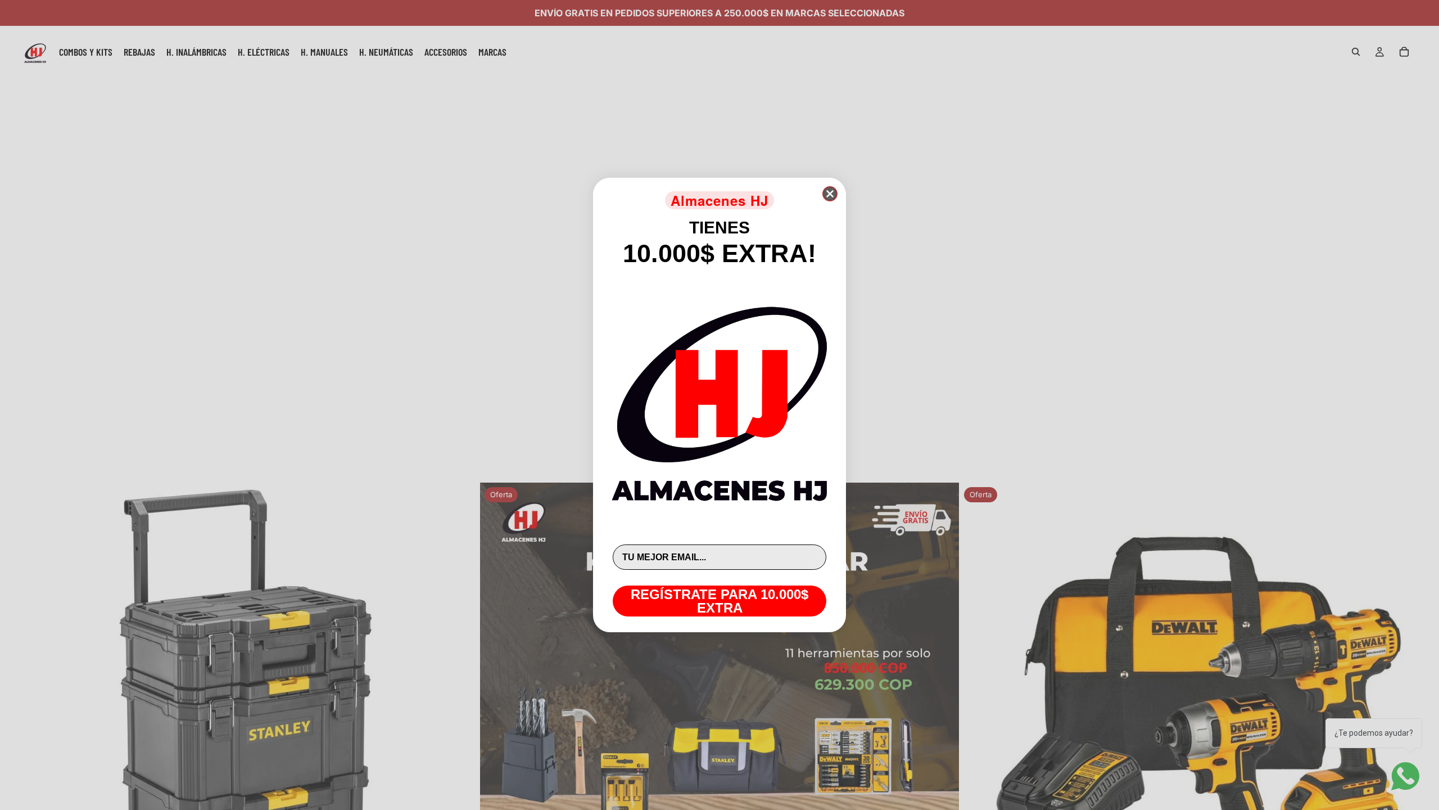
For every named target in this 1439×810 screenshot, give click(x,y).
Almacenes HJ (719, 200)
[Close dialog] (830, 194)
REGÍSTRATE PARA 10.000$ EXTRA (719, 601)
